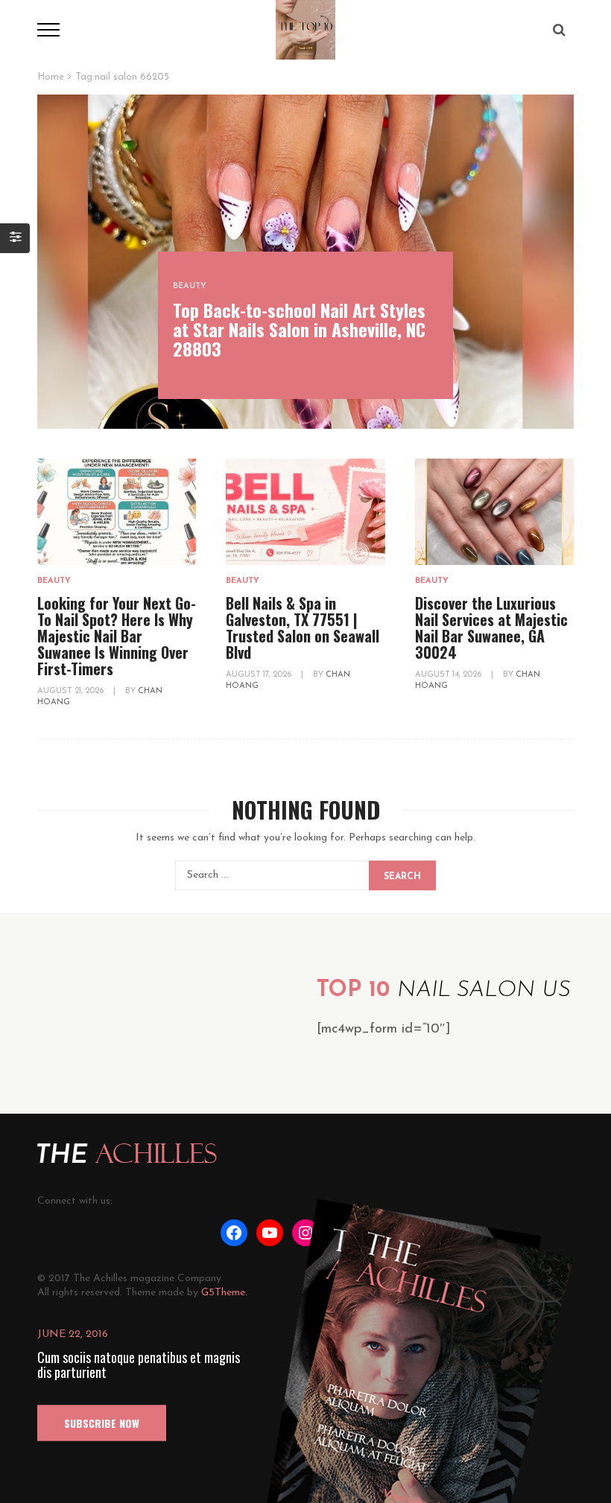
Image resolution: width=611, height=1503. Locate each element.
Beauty (189, 286)
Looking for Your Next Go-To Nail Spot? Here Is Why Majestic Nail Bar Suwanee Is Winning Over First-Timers (116, 636)
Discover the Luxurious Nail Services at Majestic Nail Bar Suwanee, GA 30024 (491, 627)
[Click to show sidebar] (15, 238)
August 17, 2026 (260, 675)
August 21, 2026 (71, 691)
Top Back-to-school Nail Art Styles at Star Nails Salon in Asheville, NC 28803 (299, 329)
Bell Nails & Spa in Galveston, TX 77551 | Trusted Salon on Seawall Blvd (302, 627)
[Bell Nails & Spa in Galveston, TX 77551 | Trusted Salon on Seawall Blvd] (305, 512)
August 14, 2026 (449, 675)
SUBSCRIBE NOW (101, 1423)
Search (402, 876)
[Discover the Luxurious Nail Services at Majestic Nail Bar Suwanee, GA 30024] (494, 512)
